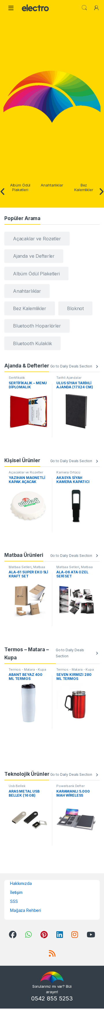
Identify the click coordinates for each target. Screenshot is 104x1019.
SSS (14, 901)
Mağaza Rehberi (25, 910)
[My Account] (96, 7)
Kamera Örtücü (68, 472)
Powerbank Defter (70, 786)
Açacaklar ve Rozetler (26, 472)
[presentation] (2, 192)
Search (84, 8)
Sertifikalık (17, 378)
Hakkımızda (21, 883)
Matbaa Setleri (20, 567)
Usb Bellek (17, 786)
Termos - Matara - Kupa (27, 669)
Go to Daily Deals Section (71, 366)
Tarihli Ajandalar (68, 378)
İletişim (16, 892)
